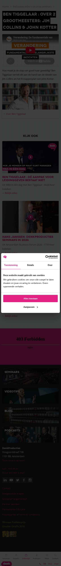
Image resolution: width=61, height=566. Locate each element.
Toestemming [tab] (11, 265)
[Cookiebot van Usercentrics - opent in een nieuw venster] (45, 257)
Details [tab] (30, 265)
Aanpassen (28, 307)
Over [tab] (50, 265)
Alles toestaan (31, 298)
